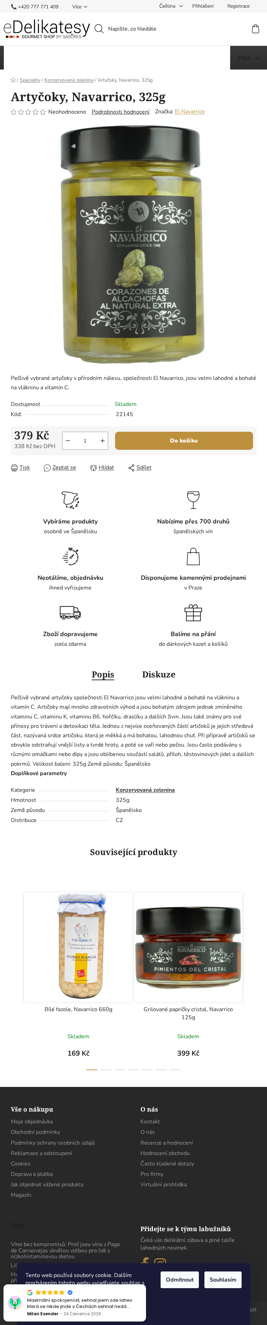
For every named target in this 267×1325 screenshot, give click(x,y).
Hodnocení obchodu (165, 1153)
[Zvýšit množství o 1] (102, 440)
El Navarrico (190, 111)
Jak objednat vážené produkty (47, 1184)
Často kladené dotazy (167, 1164)
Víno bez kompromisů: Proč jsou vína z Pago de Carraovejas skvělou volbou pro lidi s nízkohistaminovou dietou (65, 1251)
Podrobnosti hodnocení (120, 112)
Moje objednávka (32, 1121)
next (251, 979)
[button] (145, 1285)
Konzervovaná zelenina (145, 790)
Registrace (238, 6)
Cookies (21, 1164)
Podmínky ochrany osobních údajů (53, 1143)
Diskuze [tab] (159, 674)
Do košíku (184, 441)
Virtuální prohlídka (163, 1184)
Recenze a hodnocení (166, 1143)
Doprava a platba (32, 1174)
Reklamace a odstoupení (41, 1153)
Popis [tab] (103, 674)
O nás (147, 1132)
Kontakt (150, 1121)
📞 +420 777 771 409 (34, 6)
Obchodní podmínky (35, 1132)
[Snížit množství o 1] (68, 440)
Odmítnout (180, 1280)
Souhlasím (223, 1280)
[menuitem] (31, 58)
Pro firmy (151, 1174)
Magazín (21, 1195)
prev (16, 979)
